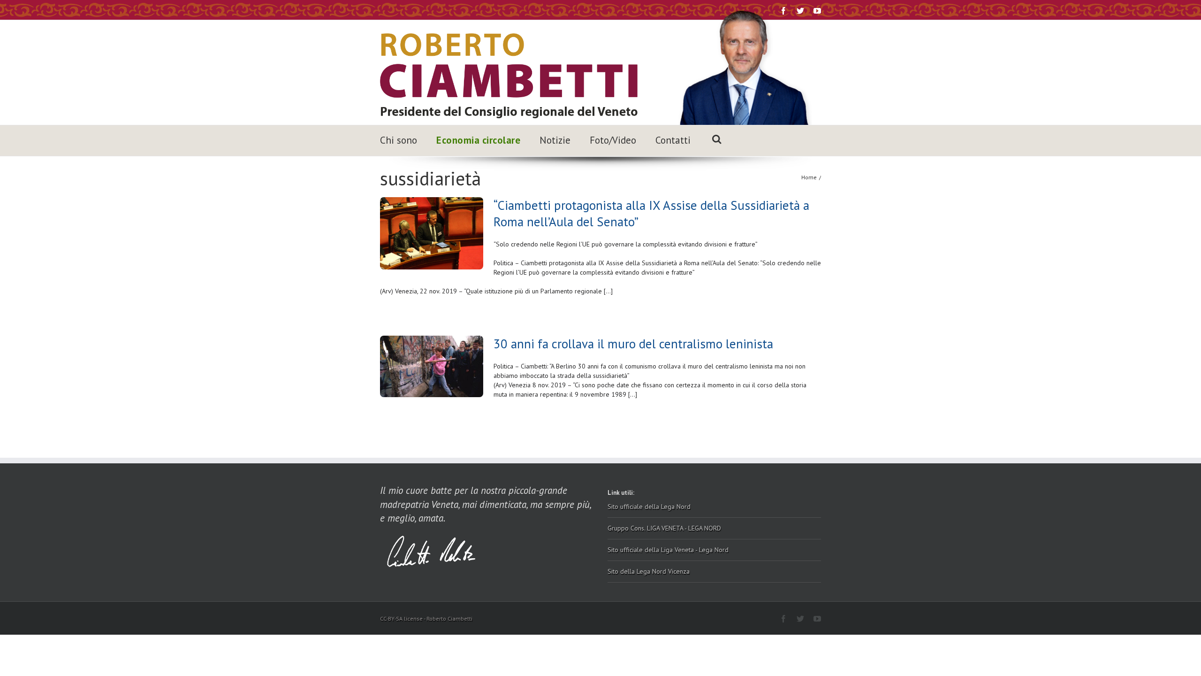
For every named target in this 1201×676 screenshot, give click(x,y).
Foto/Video (613, 140)
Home (809, 177)
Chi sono (398, 140)
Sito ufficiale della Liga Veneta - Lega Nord (668, 549)
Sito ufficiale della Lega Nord (649, 506)
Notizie (555, 140)
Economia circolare (478, 140)
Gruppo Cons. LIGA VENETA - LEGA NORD (664, 528)
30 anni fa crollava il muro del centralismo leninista (633, 344)
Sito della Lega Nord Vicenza (649, 571)
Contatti (673, 140)
